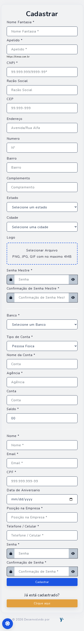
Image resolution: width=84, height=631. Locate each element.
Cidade (12, 218)
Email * (13, 454)
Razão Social (17, 81)
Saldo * (13, 409)
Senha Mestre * (20, 270)
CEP (10, 99)
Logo (11, 237)
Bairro (12, 158)
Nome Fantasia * (20, 22)
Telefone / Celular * (23, 526)
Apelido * (15, 40)
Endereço (14, 119)
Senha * (13, 544)
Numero (13, 138)
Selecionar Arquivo (42, 250)
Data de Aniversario (23, 490)
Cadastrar (42, 582)
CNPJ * (12, 63)
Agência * (15, 373)
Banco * (13, 315)
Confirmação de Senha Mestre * (33, 288)
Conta (11, 391)
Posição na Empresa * (25, 508)
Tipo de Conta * (20, 337)
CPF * (11, 472)
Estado (12, 198)
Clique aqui (42, 603)
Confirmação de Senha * (27, 562)
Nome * (13, 436)
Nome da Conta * (21, 355)
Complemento (18, 178)
